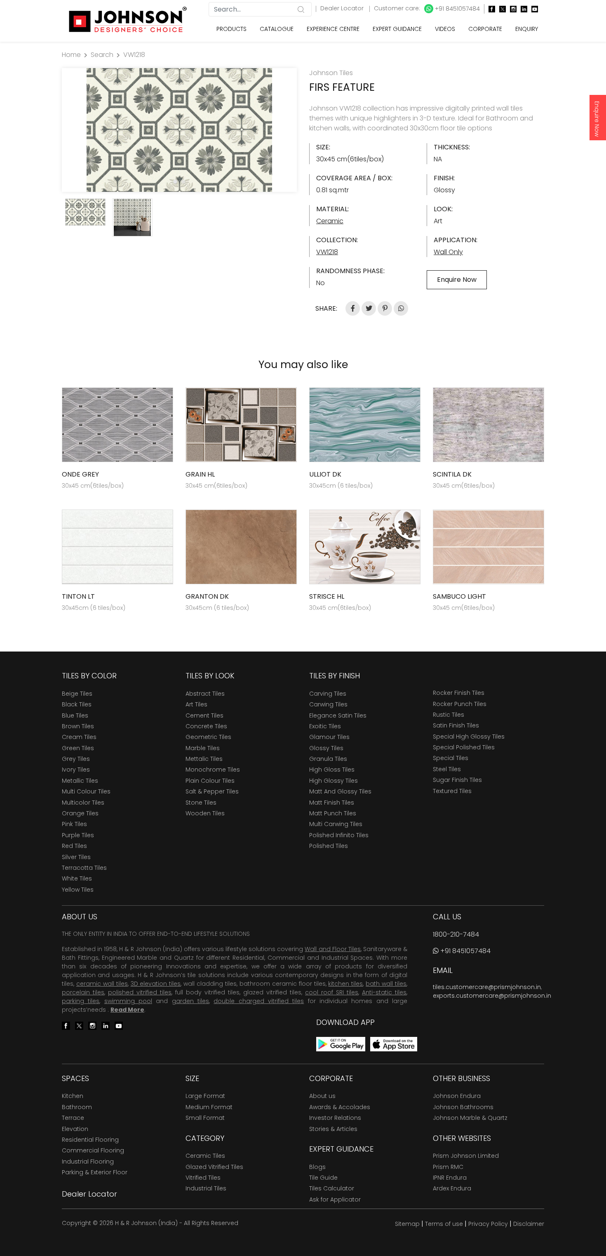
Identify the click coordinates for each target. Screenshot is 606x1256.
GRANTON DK (207, 596)
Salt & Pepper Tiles (212, 791)
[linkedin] (522, 9)
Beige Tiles (77, 693)
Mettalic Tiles (204, 759)
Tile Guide (323, 1177)
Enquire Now (597, 119)
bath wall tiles (386, 984)
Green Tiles (78, 748)
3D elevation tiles (156, 984)
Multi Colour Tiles (86, 791)
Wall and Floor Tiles (332, 949)
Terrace (73, 1118)
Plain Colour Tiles (210, 781)
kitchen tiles (345, 984)
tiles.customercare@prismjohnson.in (487, 987)
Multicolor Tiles (83, 802)
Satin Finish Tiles (456, 725)
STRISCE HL (326, 596)
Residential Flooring (90, 1140)
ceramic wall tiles (102, 984)
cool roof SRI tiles (331, 992)
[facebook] (489, 9)
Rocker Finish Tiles (458, 693)
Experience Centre (333, 29)
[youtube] (532, 9)
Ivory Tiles (76, 769)
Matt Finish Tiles (331, 802)
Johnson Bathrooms (463, 1107)
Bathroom (77, 1107)
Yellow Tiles (78, 889)
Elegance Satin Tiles (337, 715)
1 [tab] (175, 181)
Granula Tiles (328, 759)
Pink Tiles (74, 824)
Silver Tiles (76, 857)
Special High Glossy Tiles (469, 736)
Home (71, 54)
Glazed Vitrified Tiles (214, 1167)
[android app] (340, 1043)
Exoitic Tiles (325, 726)
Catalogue (277, 29)
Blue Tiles (75, 715)
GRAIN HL (200, 474)
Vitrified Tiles (203, 1177)
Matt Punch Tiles (332, 813)
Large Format (205, 1096)
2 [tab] (183, 181)
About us (322, 1096)
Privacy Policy (488, 1224)
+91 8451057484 (456, 9)
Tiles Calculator (331, 1188)
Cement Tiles (204, 715)
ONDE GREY (80, 474)
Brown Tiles (78, 726)
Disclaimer (528, 1224)
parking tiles (80, 1001)
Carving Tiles (327, 693)
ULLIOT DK (325, 474)
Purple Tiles (78, 835)
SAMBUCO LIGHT (459, 596)
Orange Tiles (80, 813)
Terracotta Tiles (84, 868)
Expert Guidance (397, 29)
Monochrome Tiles (213, 769)
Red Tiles (74, 846)
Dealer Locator (342, 8)
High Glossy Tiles (333, 781)
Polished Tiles (328, 846)
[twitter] (500, 9)
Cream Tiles (79, 737)
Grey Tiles (76, 759)
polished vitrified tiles (139, 992)
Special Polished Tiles (464, 747)
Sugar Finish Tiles (457, 780)
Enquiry (526, 29)
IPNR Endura (450, 1177)
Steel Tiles (447, 769)
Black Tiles (77, 704)
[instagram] (511, 9)
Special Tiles (450, 758)
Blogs (317, 1167)
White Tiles (77, 878)
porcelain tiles (83, 992)
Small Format (205, 1118)
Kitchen (72, 1096)
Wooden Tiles (205, 813)
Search (102, 54)
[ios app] (393, 1043)
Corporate (485, 29)
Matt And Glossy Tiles (340, 791)
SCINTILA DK (452, 474)
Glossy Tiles (326, 748)
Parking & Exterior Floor (94, 1172)
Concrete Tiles (206, 726)
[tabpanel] (179, 130)
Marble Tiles (203, 748)
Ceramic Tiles (205, 1156)
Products (231, 29)
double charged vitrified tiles (259, 1001)
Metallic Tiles (80, 781)
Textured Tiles (452, 791)
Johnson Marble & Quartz (470, 1118)
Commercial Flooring (93, 1150)
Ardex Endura (452, 1188)
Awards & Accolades (339, 1107)
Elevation (75, 1129)
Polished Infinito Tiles (339, 835)
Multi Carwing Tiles (335, 824)
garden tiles (190, 1001)
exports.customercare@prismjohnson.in (492, 996)
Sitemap (407, 1224)
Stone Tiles (201, 802)
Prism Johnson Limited (466, 1156)
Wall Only (448, 252)
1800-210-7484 (456, 934)
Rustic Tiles (448, 715)
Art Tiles (196, 704)
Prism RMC (448, 1167)
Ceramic (329, 221)
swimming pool (128, 1001)
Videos (445, 29)
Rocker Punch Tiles (459, 704)
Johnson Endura (457, 1096)
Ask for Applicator (335, 1199)
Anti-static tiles (384, 992)
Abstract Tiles (205, 693)
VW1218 (134, 54)
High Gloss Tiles (332, 769)
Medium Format (209, 1107)
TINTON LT (78, 596)
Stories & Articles (333, 1129)
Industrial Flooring (88, 1161)
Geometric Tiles (208, 737)
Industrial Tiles (206, 1188)
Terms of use (444, 1224)
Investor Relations (335, 1118)
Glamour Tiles (329, 737)
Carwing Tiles (328, 704)
